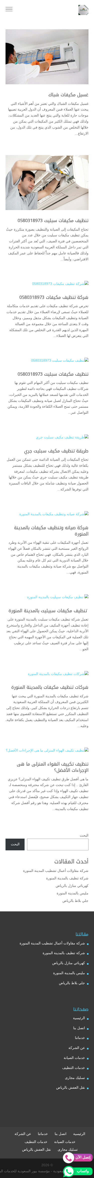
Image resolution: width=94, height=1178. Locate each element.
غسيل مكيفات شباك (68, 95)
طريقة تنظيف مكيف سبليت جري (56, 451)
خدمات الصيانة (74, 1058)
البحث (84, 835)
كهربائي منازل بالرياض (72, 886)
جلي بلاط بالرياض (75, 901)
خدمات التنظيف (73, 1068)
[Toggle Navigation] (9, 10)
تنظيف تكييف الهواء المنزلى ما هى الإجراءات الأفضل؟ (52, 767)
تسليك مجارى (75, 1078)
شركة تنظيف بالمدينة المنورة (67, 878)
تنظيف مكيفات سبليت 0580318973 (53, 220)
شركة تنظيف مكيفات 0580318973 (53, 297)
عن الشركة (76, 1048)
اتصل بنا (79, 1028)
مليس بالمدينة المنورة (72, 893)
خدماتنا (80, 1038)
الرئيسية (79, 1018)
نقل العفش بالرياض (70, 1087)
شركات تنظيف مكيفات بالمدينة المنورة (49, 687)
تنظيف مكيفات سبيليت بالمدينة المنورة (47, 611)
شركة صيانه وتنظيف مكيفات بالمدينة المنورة (51, 530)
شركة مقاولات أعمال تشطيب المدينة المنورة (55, 871)
